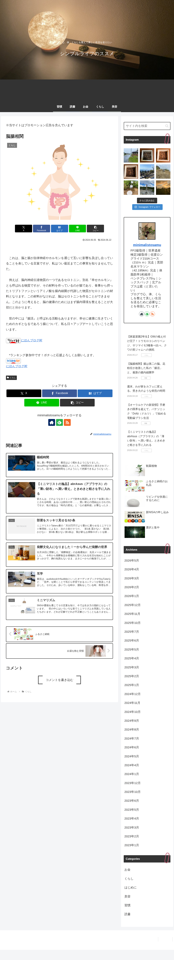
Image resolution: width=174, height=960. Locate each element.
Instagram (165, 939)
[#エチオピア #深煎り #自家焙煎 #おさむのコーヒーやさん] (147, 155)
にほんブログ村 (31, 340)
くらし (13, 377)
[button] (95, 228)
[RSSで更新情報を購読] (67, 422)
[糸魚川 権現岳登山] (131, 187)
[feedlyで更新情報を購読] (59, 422)
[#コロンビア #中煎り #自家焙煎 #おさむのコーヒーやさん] (131, 171)
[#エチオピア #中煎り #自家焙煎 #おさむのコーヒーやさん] (163, 155)
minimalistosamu (147, 245)
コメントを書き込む (59, 680)
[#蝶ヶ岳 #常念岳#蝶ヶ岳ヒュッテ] (147, 187)
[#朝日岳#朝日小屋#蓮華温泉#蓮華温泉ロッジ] (163, 187)
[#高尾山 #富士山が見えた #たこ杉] (147, 171)
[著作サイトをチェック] (51, 422)
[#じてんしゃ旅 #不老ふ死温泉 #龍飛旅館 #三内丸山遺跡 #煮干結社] (131, 155)
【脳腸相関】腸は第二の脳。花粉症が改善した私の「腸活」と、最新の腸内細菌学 (146, 368)
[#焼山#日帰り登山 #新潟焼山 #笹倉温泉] (163, 171)
